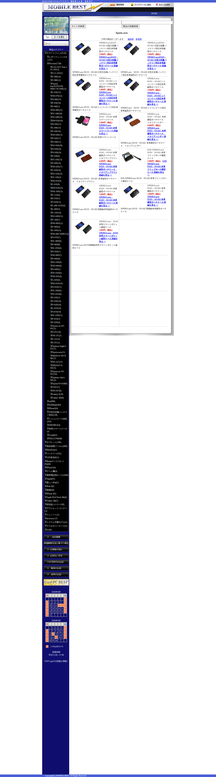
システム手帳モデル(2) (57, 522)
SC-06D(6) (56, 241)
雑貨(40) (50, 490)
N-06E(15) (56, 99)
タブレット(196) (54, 442)
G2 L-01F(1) (57, 73)
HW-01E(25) (57, 188)
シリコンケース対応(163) (57, 420)
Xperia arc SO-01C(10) (57, 372)
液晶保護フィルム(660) (57, 446)
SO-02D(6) (57, 273)
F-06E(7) (56, 106)
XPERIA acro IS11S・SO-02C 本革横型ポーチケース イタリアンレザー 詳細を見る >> (156, 134)
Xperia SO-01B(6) (59, 383)
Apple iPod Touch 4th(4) (57, 497)
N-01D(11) (56, 287)
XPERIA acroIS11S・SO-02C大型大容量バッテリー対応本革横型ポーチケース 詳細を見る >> (108, 63)
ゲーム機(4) (52, 471)
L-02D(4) (56, 280)
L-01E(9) (56, 184)
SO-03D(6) (57, 262)
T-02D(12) (56, 202)
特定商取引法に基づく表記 (56, 543)
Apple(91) (51, 479)
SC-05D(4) (56, 248)
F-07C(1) (56, 342)
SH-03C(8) (56, 391)
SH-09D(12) (57, 223)
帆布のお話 (56, 568)
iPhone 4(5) (51, 493)
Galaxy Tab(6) (58, 398)
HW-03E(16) (57, 120)
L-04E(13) (56, 128)
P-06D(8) (56, 244)
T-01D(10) (56, 312)
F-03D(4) (56, 322)
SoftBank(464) (55, 405)
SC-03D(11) (57, 315)
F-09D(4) (56, 227)
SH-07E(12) (57, 96)
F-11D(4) (56, 195)
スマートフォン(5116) (56, 53)
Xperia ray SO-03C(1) (57, 327)
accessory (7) (52, 518)
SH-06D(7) (57, 255)
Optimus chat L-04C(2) (57, 378)
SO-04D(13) (57, 216)
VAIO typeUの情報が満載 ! (56, 661)
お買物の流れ (56, 549)
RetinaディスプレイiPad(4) (54, 462)
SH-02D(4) (57, 276)
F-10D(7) (56, 220)
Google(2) (53, 435)
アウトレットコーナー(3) (56, 509)
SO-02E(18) (57, 145)
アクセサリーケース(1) (57, 526)
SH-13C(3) (56, 335)
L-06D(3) (56, 209)
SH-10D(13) (57, 191)
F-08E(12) (56, 80)
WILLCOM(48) (55, 438)
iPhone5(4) (53, 408)
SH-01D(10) (57, 283)
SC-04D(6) (56, 290)
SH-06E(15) (57, 110)
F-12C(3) (56, 339)
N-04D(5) (56, 269)
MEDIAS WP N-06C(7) (58, 357)
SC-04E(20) (57, 113)
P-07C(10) (56, 332)
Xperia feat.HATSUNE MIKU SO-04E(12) (58, 86)
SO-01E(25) (57, 174)
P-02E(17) (56, 138)
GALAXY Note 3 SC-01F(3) (58, 68)
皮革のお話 (56, 574)
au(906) (52, 401)
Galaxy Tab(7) (52, 501)
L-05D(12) (56, 230)
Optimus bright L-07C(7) (58, 347)
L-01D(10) (56, 308)
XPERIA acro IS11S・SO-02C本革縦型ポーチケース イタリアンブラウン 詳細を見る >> (108, 169)
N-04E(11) (56, 142)
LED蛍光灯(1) (53, 457)
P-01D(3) (56, 319)
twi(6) (49, 530)
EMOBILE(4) (54, 425)
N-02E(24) (56, 149)
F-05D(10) (56, 301)
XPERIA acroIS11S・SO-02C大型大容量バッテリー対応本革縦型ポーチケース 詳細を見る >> (156, 63)
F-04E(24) (56, 163)
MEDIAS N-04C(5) (56, 366)
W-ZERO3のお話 (56, 562)
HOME (154, 13)
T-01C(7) (56, 387)
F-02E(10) (56, 131)
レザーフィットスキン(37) (57, 58)
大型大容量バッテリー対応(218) (57, 413)
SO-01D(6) (57, 294)
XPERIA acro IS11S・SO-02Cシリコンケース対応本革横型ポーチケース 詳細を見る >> (108, 98)
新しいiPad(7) (53, 482)
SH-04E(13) (57, 135)
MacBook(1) (52, 450)
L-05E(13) (56, 92)
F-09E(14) (56, 77)
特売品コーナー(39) (55, 504)
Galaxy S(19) (57, 394)
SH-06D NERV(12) (60, 234)
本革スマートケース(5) (57, 430)
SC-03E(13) (57, 159)
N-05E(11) (56, 124)
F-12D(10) (56, 213)
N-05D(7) (56, 251)
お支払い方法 (56, 556)
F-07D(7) (56, 297)
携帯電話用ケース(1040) (57, 475)
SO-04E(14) (57, 117)
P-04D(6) (56, 259)
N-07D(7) (56, 237)
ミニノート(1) (53, 515)
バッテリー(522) (54, 453)
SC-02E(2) (56, 177)
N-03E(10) (56, 152)
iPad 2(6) (50, 486)
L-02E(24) (56, 170)
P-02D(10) (56, 305)
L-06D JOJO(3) (58, 205)
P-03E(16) (56, 103)
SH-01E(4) (56, 181)
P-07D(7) (56, 198)
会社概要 (56, 537)
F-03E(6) (56, 156)
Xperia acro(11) (58, 352)
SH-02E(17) (57, 167)
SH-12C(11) (57, 362)
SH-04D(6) (57, 266)
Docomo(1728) (55, 63)
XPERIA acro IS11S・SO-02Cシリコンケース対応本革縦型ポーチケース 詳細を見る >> (156, 99)
